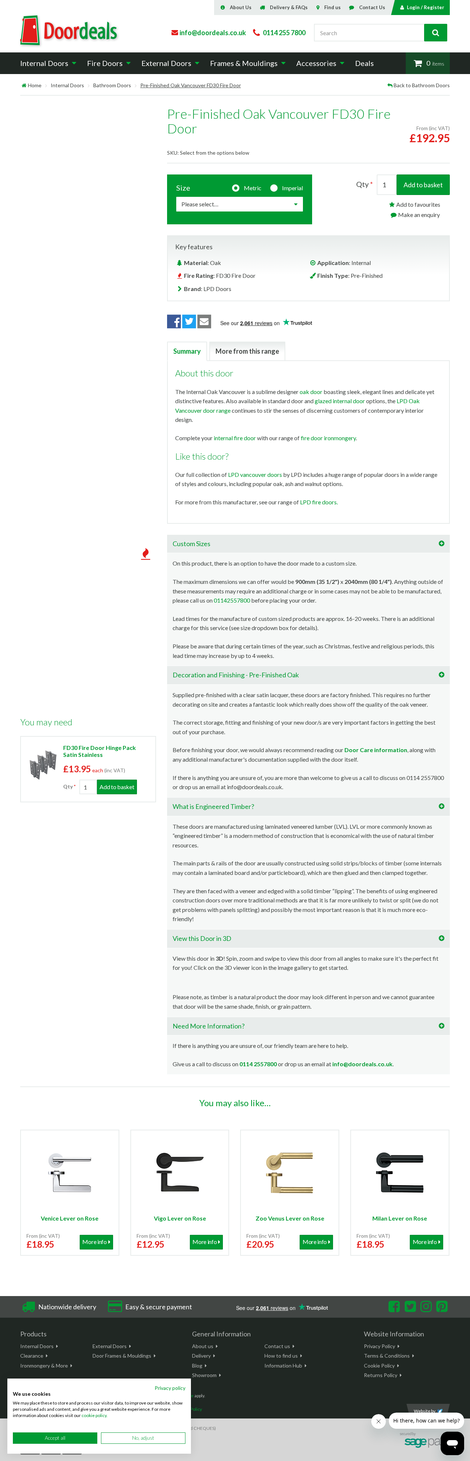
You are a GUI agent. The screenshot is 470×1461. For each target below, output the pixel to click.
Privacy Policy (379, 1346)
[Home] (24, 85)
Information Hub (283, 1365)
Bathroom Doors (112, 85)
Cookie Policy (379, 1365)
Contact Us (372, 7)
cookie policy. (95, 1415)
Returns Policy (380, 1375)
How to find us (281, 1356)
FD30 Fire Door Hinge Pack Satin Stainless (99, 751)
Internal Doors (67, 85)
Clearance (31, 1356)
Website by (424, 1411)
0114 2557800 (258, 1063)
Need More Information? (209, 1026)
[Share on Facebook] (174, 322)
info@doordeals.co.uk (362, 1063)
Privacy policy (170, 1388)
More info (94, 1241)
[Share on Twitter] (189, 322)
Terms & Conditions (387, 1356)
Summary (187, 351)
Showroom (204, 1375)
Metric (252, 187)
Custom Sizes (191, 544)
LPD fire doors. (319, 501)
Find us (332, 7)
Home (34, 85)
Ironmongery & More (44, 1365)
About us (202, 1346)
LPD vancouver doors (255, 474)
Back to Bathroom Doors (422, 85)
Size (183, 187)
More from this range (247, 351)
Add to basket (423, 185)
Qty (68, 787)
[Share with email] (205, 322)
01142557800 (232, 600)
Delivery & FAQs (289, 7)
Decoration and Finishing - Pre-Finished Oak (236, 675)
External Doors (110, 1346)
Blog (197, 1365)
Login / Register (425, 7)
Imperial (292, 187)
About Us (241, 7)
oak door (311, 391)
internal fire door (235, 437)
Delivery (201, 1356)
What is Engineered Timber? (213, 806)
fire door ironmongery (328, 437)
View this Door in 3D (202, 938)
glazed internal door (340, 400)
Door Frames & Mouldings (122, 1356)
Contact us (277, 1346)
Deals (364, 63)
